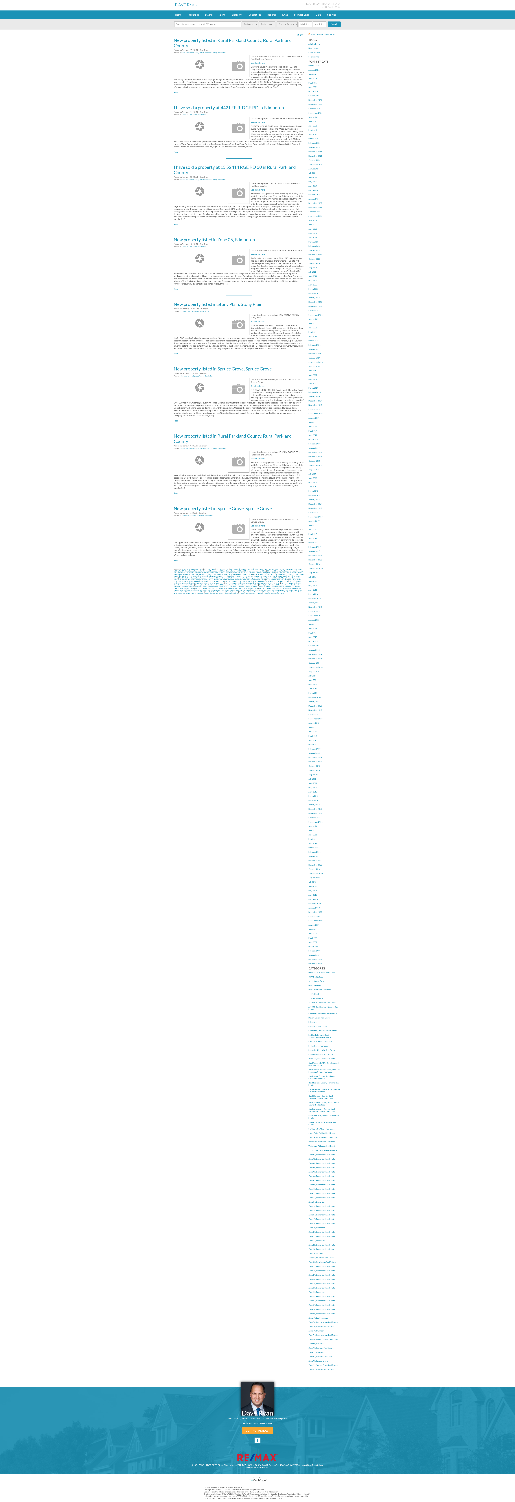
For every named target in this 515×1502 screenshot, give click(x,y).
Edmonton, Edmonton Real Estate (322, 1030)
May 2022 (312, 280)
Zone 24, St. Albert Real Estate (321, 1258)
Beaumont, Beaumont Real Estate (322, 1013)
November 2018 (315, 456)
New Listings (313, 48)
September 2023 (315, 216)
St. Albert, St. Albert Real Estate (321, 1129)
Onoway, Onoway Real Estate (320, 1054)
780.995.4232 (262, 1467)
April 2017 (312, 538)
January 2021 (314, 349)
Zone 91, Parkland (315, 1352)
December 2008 (315, 959)
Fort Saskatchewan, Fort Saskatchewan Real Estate (319, 1036)
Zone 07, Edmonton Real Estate (321, 1180)
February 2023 (314, 246)
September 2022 (315, 263)
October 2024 (314, 160)
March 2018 (313, 491)
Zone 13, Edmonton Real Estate (321, 1197)
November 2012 (315, 762)
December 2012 (315, 757)
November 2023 (315, 207)
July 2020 (312, 371)
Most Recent (313, 65)
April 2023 (312, 237)
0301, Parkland (314, 985)
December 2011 (315, 809)
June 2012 (312, 783)
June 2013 (312, 731)
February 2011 (314, 852)
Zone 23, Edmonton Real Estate (321, 1249)
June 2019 (312, 426)
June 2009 (312, 933)
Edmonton (312, 1022)
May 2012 (312, 787)
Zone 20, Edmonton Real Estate (321, 1232)
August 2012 (313, 774)
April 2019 (312, 435)
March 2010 (313, 899)
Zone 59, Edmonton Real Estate (321, 1313)
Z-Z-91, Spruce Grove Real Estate (322, 1150)
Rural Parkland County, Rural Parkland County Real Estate (324, 1090)
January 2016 (314, 603)
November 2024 (315, 156)
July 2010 (312, 882)
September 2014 (315, 667)
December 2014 (315, 654)
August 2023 (313, 220)
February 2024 (314, 194)
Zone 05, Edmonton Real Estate (321, 1172)
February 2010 (314, 903)
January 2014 (314, 701)
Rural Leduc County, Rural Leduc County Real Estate (321, 1077)
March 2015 (313, 641)
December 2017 (315, 504)
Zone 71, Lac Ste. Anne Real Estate (323, 1335)
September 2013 (315, 719)
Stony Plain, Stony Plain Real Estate (323, 1137)
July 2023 (312, 224)
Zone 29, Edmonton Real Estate (321, 1275)
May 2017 (312, 534)
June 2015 (312, 628)
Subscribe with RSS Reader (322, 34)
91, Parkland (313, 994)
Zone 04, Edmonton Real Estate (321, 1167)
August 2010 (313, 878)
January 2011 (314, 856)
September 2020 (315, 362)
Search (334, 24)
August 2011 (313, 826)
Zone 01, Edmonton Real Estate (321, 1154)
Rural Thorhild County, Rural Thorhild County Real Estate (323, 1103)
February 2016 (314, 598)
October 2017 (314, 512)
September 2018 (315, 465)
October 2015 (314, 611)
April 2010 (312, 895)
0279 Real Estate (315, 977)
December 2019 (315, 401)
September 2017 (315, 517)
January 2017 (314, 551)
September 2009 (315, 921)
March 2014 (313, 693)
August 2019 (313, 418)
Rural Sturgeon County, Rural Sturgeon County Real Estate (320, 1097)
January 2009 (314, 955)
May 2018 (312, 482)
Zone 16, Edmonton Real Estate (321, 1215)
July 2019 (312, 422)
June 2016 (312, 581)
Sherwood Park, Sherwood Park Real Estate (236, 578)
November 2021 (315, 306)
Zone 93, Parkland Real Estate (321, 1369)
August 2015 (313, 620)
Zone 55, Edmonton (316, 1292)
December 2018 (315, 452)
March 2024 (313, 190)
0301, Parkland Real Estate (319, 990)
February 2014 (314, 697)
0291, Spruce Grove (316, 981)
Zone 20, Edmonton (316, 1227)
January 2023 (314, 250)
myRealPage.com (258, 1480)
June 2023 (312, 229)
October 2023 (314, 212)
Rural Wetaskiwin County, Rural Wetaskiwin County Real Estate (321, 1110)
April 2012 (312, 792)
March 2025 (313, 138)
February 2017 (314, 547)
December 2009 (315, 912)
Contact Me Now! (257, 1430)
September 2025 (315, 113)
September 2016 (315, 568)
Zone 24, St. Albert (316, 1253)
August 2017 (313, 521)
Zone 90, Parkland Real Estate (321, 1348)
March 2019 (313, 439)
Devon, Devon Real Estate (319, 1018)
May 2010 (312, 890)
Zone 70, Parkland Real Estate (321, 1326)
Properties (193, 14)
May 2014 (312, 684)
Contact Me (255, 14)
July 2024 (312, 173)
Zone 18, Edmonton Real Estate (321, 1223)
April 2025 (312, 134)
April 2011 (312, 843)
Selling (221, 14)
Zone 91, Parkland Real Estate (321, 1356)
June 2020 (312, 375)
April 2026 (312, 87)
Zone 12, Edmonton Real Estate (321, 1193)
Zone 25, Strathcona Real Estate (322, 1262)
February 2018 (314, 495)
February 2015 (314, 646)
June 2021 (312, 328)
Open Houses (314, 52)
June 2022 (312, 276)
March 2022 (313, 289)
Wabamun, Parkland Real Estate (321, 1142)
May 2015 (312, 633)
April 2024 (312, 186)
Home (178, 14)
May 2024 (312, 181)
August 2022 (313, 267)
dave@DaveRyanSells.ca (312, 1465)
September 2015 (315, 615)
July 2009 (312, 929)
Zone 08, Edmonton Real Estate (321, 1184)
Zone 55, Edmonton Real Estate (321, 1296)
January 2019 (314, 448)
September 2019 (315, 413)
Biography (236, 14)
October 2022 (314, 259)
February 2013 (314, 749)
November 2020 (315, 353)
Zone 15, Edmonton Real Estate (321, 1210)
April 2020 (312, 383)
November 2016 (315, 560)
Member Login (302, 14)
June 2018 (312, 478)
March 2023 (313, 242)
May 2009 (312, 938)
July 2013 (312, 727)
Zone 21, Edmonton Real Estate (321, 1236)
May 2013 (312, 736)
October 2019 (314, 409)
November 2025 (315, 104)
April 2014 (312, 688)
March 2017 (313, 542)
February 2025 (314, 143)
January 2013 (314, 753)
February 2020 (314, 392)
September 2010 (315, 873)
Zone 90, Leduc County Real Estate (323, 1339)
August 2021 (313, 319)
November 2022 (315, 255)
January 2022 (314, 297)
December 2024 (315, 151)
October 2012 (314, 766)
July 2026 (312, 74)
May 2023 (312, 233)
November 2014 (315, 658)
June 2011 (312, 835)
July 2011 (312, 830)
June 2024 (312, 177)
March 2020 (313, 388)
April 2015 (312, 637)
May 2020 (312, 379)
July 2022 (312, 272)
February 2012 (314, 800)
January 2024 (314, 199)
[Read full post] (200, 64)
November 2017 (315, 508)
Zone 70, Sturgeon (316, 1331)
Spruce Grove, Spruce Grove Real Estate (197, 376)
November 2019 (315, 405)
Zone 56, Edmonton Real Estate (321, 1301)
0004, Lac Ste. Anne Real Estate (321, 972)
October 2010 (314, 869)
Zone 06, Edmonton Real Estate (321, 1176)
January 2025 (314, 147)
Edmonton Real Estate (317, 1026)
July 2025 (312, 121)
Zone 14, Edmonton (316, 1202)
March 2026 (313, 91)
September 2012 (315, 770)
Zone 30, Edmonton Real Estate (321, 1279)
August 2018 (313, 469)
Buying (208, 14)
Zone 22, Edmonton (316, 1240)
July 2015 (312, 624)
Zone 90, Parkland (315, 1343)
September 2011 (315, 822)
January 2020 (314, 396)
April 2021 (312, 336)
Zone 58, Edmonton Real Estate (321, 1309)
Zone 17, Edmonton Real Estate (321, 1219)
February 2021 (314, 345)
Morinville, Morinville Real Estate (321, 1050)
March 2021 (313, 340)
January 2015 (314, 650)
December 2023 (315, 203)
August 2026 (313, 70)
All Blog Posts (314, 44)
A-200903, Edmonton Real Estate (322, 1002)
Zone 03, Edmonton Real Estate (321, 1163)
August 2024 (313, 169)
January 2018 (314, 499)
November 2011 (315, 813)
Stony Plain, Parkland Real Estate (322, 1133)
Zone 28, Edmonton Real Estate (321, 1270)
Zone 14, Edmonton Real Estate (321, 1206)
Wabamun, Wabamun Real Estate (322, 1146)
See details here (258, 62)
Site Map (331, 14)
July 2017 (312, 525)
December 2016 (315, 555)
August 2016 (313, 572)
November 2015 (315, 607)
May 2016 (312, 585)
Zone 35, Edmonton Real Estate (321, 1283)
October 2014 (314, 663)
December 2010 (315, 860)
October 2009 (314, 916)
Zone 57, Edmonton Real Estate (321, 1305)
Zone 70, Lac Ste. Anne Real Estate (323, 1322)
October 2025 (314, 108)
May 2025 (312, 130)
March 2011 (313, 847)
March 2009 (313, 946)
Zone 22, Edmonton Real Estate (321, 1245)
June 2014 (312, 680)
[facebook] (257, 1440)
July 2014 (312, 676)
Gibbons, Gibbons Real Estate (321, 1041)
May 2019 (312, 431)
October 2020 (314, 358)
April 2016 (312, 590)
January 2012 (314, 805)
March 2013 (313, 744)
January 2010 (314, 908)
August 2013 (313, 723)
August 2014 (313, 671)
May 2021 (312, 332)
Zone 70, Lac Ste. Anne (318, 1318)
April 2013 (312, 740)
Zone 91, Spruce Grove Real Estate (323, 1365)
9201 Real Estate (315, 998)
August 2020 (313, 366)
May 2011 (312, 839)
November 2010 (315, 865)
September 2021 (315, 315)
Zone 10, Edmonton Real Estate (321, 1189)
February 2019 (314, 444)
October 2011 (314, 817)
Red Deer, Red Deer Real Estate (321, 1059)
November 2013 (315, 710)
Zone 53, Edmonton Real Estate (321, 1288)
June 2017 (312, 530)
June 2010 (312, 886)
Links (318, 14)
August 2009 (313, 925)
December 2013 (315, 706)
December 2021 (315, 302)
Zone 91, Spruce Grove (318, 1361)
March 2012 (313, 796)
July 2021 (312, 323)
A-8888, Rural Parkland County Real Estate (188, 571)
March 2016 (313, 594)
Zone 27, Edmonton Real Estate (321, 1266)
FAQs (285, 14)
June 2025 (312, 126)
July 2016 (312, 577)
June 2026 (312, 78)
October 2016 (314, 564)
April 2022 (312, 285)
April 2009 (312, 942)
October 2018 (314, 461)
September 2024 (315, 164)
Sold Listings (313, 57)
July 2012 (312, 779)
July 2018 (312, 474)
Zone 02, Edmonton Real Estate (321, 1159)
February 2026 (314, 96)
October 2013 (314, 714)
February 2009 (314, 951)
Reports (271, 14)
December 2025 (315, 100)
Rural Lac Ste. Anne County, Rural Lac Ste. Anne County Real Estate (324, 1070)
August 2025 (313, 117)
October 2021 (314, 310)
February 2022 (314, 293)
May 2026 (312, 83)
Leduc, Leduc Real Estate (319, 1046)
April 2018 (312, 487)
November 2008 (315, 963)
